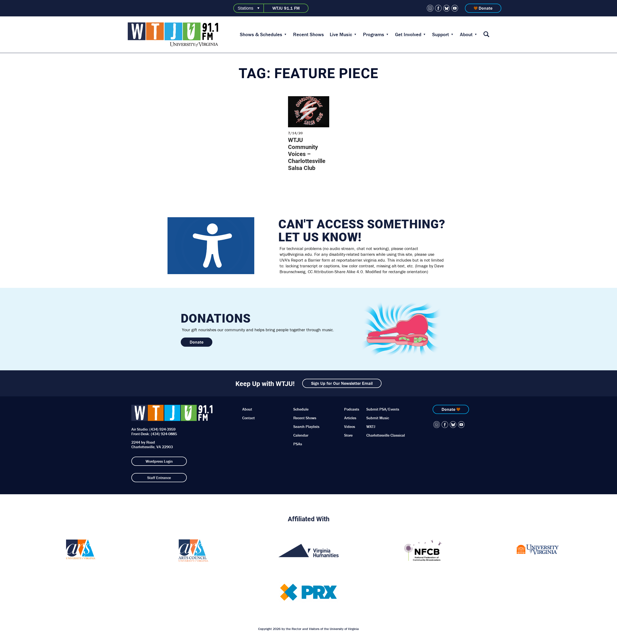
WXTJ (370, 426)
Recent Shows (308, 34)
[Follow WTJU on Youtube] (454, 8)
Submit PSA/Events (382, 409)
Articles (350, 417)
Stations (245, 8)
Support (440, 34)
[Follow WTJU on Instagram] (430, 8)
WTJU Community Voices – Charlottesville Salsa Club (306, 154)
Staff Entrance (159, 477)
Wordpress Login (159, 461)
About (466, 34)
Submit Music (377, 417)
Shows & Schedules (261, 34)
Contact (248, 417)
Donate (485, 8)
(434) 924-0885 (164, 433)
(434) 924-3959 (162, 429)
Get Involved (408, 34)
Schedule (300, 409)
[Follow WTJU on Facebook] (438, 8)
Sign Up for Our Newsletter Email (342, 383)
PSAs (297, 443)
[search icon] (486, 34)
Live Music (341, 34)
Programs (373, 34)
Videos (349, 426)
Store (348, 435)
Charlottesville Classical (385, 435)
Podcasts (351, 409)
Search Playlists (306, 426)
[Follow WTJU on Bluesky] (446, 8)
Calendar (300, 435)
